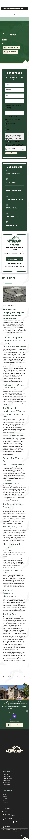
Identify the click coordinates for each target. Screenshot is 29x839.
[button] (2, 711)
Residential (8, 107)
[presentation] (15, 149)
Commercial (8, 108)
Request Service (10, 153)
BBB (7, 126)
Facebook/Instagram (10, 123)
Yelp (7, 128)
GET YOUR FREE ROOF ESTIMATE (13, 9)
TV (6, 124)
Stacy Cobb (14, 305)
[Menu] (14, 14)
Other (7, 131)
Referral (7, 129)
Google (7, 121)
